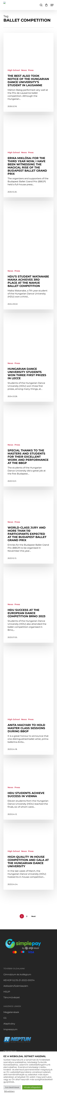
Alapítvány (9, 1023)
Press (30, 70)
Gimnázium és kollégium (17, 974)
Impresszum (10, 1029)
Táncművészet (11, 997)
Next (33, 916)
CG (5, 1018)
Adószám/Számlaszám (15, 986)
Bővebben (9, 1091)
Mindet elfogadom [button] (32, 1087)
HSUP (6, 991)
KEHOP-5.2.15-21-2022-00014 (19, 980)
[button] (52, 5)
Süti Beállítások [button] (12, 1087)
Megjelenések (11, 1012)
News (24, 70)
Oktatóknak (10, 1051)
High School (14, 70)
